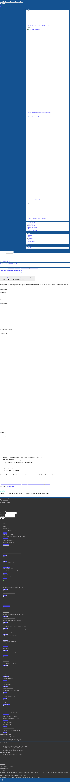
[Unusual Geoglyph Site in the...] (9, 562)
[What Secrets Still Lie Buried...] (6, 528)
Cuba (29, 236)
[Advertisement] (21, 312)
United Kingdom (31, 241)
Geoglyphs (30, 224)
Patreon (9, 277)
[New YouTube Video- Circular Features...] (6, 601)
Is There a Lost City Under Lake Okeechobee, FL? (9, 266)
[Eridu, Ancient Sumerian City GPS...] (6, 710)
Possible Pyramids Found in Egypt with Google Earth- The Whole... (40, 112)
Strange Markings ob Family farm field (9, 663)
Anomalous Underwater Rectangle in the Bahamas (37, 218)
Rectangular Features (32, 228)
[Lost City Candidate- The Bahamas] (5, 574)
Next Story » (2, 263)
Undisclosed (30, 239)
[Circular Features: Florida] (6, 682)
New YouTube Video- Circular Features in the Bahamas (12, 603)
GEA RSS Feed (6, 752)
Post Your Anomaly (32, 247)
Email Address (3, 512)
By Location (28, 233)
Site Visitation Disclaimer (4, 768)
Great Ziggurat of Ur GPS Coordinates (9, 674)
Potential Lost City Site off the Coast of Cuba (11, 637)
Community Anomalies (33, 230)
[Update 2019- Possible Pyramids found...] (9, 618)
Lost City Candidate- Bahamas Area (9, 593)
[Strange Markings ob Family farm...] (6, 661)
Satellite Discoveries (32, 268)
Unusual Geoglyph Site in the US (34, 199)
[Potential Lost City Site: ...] (36, 23)
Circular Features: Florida (7, 684)
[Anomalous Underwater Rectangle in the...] (36, 215)
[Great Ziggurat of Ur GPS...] (6, 671)
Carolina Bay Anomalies (7, 724)
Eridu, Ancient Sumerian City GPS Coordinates (11, 712)
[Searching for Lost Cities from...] (9, 641)
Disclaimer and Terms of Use (5, 760)
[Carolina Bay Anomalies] (7, 722)
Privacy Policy (2, 764)
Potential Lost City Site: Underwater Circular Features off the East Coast (15, 738)
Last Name (2, 516)
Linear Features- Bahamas (5, 261)
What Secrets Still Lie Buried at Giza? (9, 530)
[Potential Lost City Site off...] (10, 635)
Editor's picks (22, 268)
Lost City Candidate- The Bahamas (11, 270)
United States (31, 243)
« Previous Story (3, 258)
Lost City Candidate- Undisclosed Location (10, 702)
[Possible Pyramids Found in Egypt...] (8, 534)
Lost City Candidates (32, 227)
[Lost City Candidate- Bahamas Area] (8, 590)
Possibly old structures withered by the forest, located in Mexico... (14, 652)
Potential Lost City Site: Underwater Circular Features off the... (39, 25)
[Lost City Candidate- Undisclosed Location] (6, 699)
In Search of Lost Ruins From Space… (9, 678)
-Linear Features (10, 268)
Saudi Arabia (30, 238)
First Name (2, 514)
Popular (4, 523)
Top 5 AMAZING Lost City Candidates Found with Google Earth (14, 632)
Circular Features (31, 222)
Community (28, 246)
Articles (27, 231)
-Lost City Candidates (15, 268)
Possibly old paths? (6, 648)
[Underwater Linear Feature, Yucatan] (8, 540)
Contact (27, 244)
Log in (27, 249)
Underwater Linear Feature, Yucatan (9, 542)
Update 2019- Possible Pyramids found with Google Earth (13, 620)
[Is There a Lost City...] (8, 556)
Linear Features (31, 225)
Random (4, 526)
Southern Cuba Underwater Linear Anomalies (11, 570)
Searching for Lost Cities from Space (9, 643)
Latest (4, 525)
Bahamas (30, 235)
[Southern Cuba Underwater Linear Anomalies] (8, 568)
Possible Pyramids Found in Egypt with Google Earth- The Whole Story (15, 740)
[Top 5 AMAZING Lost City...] (14, 629)
